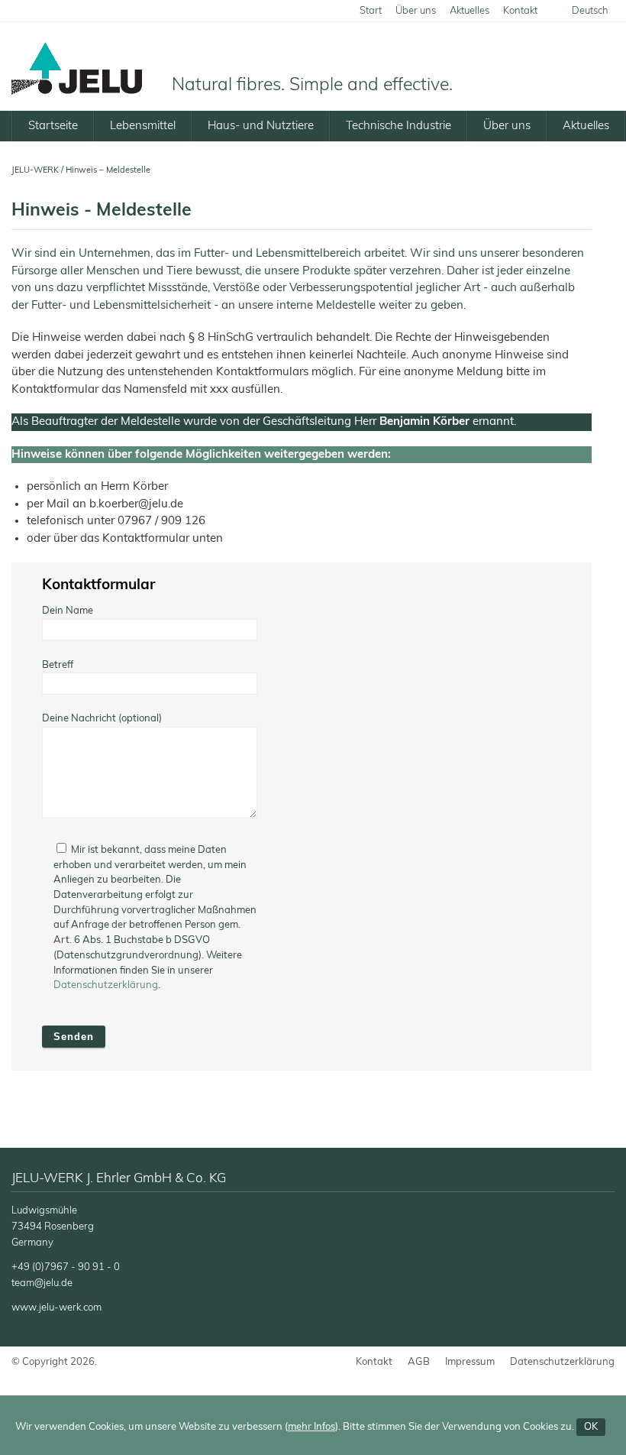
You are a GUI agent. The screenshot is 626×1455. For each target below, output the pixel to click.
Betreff (57, 665)
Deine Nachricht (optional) (102, 719)
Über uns (415, 11)
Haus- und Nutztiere (261, 125)
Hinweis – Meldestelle (108, 170)
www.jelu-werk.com (56, 1308)
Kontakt (520, 11)
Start (371, 11)
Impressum (470, 1362)
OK (591, 1427)
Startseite (53, 125)
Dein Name (67, 611)
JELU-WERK (35, 170)
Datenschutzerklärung (105, 985)
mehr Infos (311, 1427)
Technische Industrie (398, 125)
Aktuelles (469, 11)
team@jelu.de (42, 1283)
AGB (419, 1362)
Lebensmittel (143, 125)
